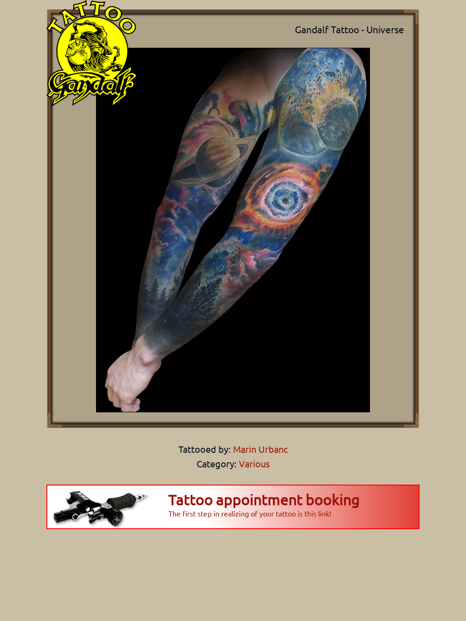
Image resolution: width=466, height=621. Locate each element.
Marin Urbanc (259, 449)
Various (254, 463)
